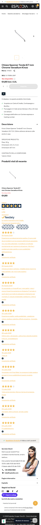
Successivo (22, 227)
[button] (7, 84)
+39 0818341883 (10, 470)
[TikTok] (17, 491)
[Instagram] (3, 491)
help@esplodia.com (11, 473)
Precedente (8, 227)
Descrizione (7, 124)
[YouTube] (8, 491)
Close (20, 478)
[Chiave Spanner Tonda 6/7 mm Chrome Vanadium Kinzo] (12, 175)
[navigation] (2, 1)
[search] (7, 6)
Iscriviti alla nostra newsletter (12, 499)
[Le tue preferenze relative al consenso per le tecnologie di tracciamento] (4, 521)
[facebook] (12, 491)
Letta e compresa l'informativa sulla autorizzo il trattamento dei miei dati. (18, 509)
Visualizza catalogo (3, 6)
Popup (14, 79)
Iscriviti (35, 503)
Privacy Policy (29, 507)
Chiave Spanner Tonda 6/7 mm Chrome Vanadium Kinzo (12, 189)
